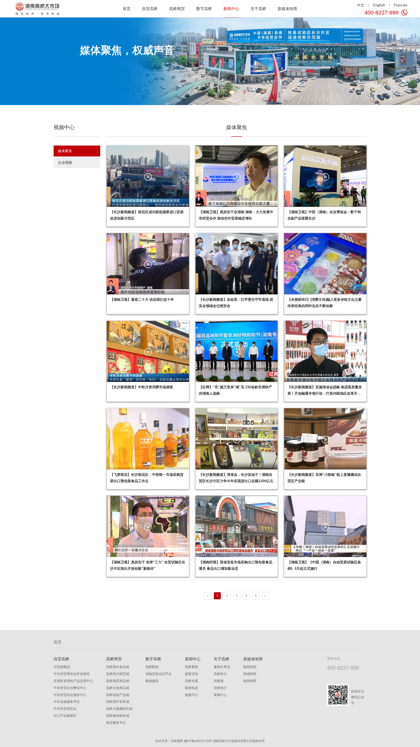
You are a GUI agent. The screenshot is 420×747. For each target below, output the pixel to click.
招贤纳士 (220, 688)
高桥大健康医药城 (119, 708)
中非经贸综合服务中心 (70, 695)
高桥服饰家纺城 (117, 715)
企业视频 (65, 162)
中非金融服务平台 (67, 701)
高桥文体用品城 (117, 688)
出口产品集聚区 (65, 715)
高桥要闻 (191, 667)
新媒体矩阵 (253, 659)
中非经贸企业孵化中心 (70, 688)
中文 (360, 5)
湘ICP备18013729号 (198, 741)
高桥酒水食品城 (117, 667)
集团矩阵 (249, 667)
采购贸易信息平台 (158, 674)
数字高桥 (153, 659)
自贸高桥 (61, 659)
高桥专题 (191, 681)
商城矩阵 (249, 674)
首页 (127, 9)
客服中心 (220, 695)
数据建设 (152, 681)
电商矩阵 (249, 681)
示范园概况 (62, 667)
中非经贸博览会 (65, 708)
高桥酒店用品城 (117, 681)
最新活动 (191, 674)
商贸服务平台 (116, 722)
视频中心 (191, 695)
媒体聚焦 (65, 151)
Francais (400, 5)
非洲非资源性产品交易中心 (73, 681)
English (379, 5)
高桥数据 (152, 667)
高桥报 (219, 681)
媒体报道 (191, 688)
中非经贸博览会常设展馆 (72, 674)
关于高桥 (221, 659)
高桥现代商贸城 (117, 674)
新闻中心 (193, 659)
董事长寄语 (222, 667)
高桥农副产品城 (117, 695)
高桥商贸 (114, 659)
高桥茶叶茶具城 (117, 701)
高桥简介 (220, 674)
